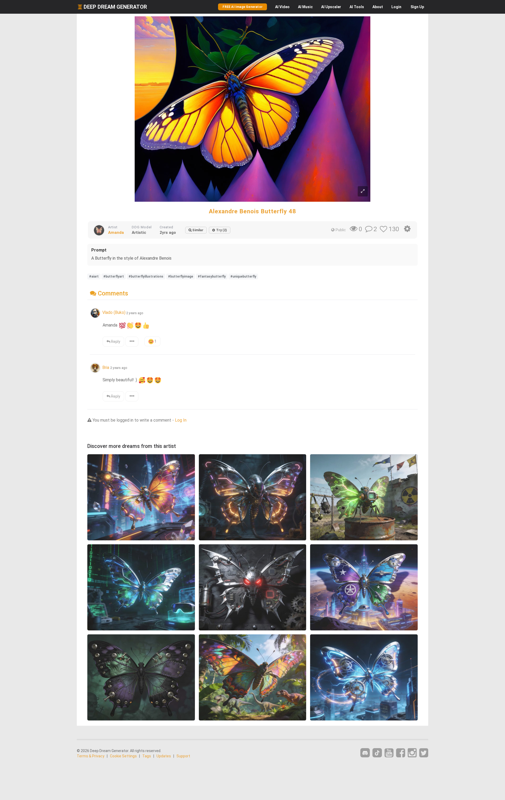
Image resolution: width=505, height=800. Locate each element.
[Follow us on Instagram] (412, 753)
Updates (163, 756)
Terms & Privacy (90, 756)
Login (396, 7)
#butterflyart (113, 276)
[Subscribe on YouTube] (389, 753)
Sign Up (417, 7)
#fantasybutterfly (212, 276)
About (377, 7)
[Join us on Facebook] (400, 753)
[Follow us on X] (423, 753)
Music (305, 7)
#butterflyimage (180, 276)
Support (183, 756)
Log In (180, 420)
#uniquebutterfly (243, 276)
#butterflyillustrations (146, 276)
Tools (357, 7)
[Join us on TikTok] (377, 752)
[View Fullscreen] (363, 191)
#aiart (94, 276)
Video (282, 7)
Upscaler (331, 7)
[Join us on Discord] (365, 752)
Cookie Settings (123, 756)
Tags (146, 756)
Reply (115, 341)
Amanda (116, 232)
